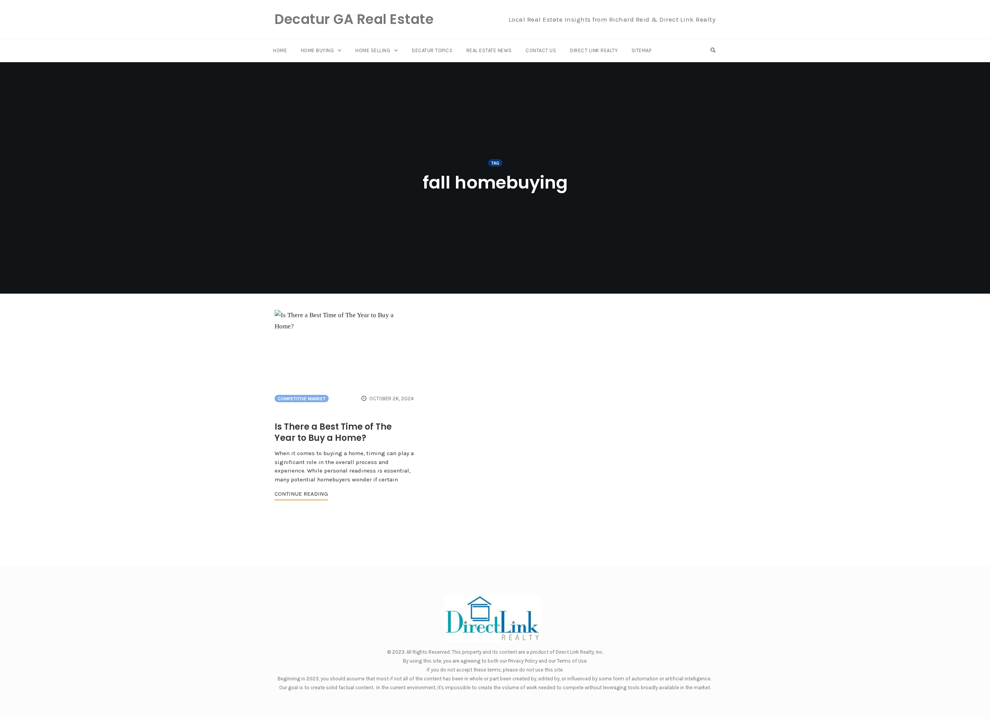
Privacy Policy (523, 661)
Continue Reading (301, 493)
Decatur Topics (432, 50)
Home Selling (372, 50)
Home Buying (317, 50)
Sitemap (642, 50)
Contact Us (541, 50)
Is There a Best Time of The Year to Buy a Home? (333, 432)
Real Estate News (489, 50)
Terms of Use (572, 661)
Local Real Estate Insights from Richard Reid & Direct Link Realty (612, 19)
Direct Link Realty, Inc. (579, 652)
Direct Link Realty (594, 50)
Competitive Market (302, 398)
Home (280, 50)
